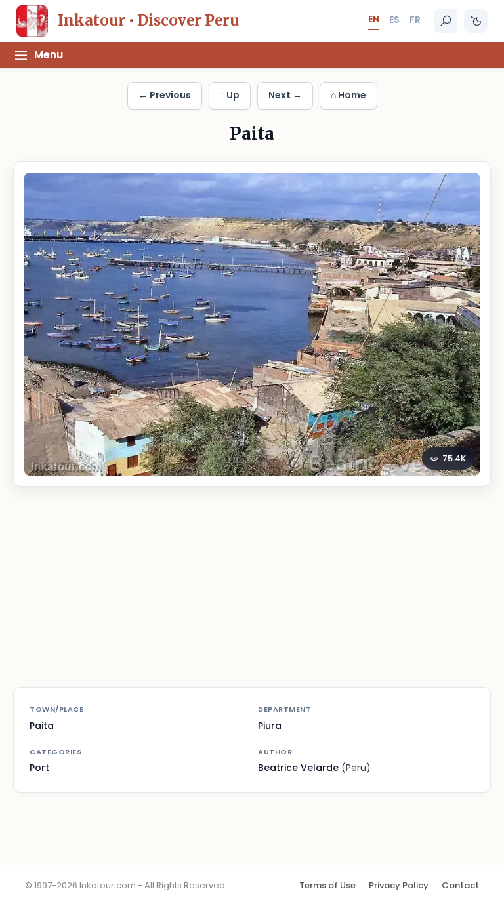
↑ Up (230, 95)
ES (394, 19)
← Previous (164, 95)
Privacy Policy (399, 885)
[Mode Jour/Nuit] (476, 21)
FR (415, 19)
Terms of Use (327, 885)
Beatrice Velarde (298, 767)
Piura (270, 725)
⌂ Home (348, 95)
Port (39, 767)
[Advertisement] (252, 595)
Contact (460, 885)
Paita (42, 725)
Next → (285, 95)
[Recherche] (445, 21)
